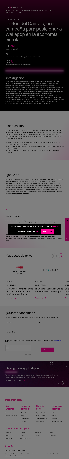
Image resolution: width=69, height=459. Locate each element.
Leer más (55, 226)
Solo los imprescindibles (26, 231)
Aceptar (46, 231)
